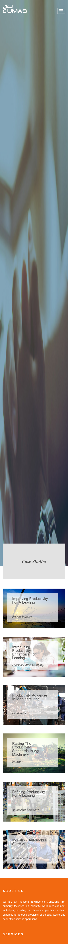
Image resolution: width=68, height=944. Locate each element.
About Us (13, 891)
